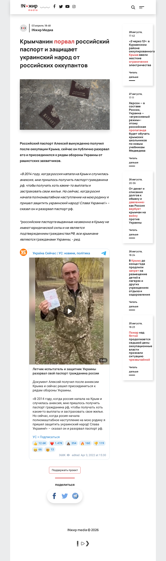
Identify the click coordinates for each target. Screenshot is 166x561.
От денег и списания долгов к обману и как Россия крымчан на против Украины (137, 205)
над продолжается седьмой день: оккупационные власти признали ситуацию (140, 346)
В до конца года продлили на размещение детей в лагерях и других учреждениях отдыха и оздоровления (139, 277)
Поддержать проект (65, 470)
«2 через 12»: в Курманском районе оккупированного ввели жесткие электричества (142, 53)
